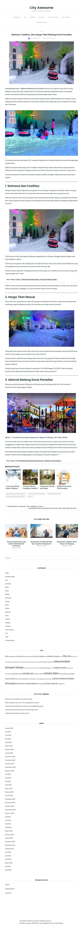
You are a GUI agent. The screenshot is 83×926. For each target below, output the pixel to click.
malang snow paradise (54, 493)
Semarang (47, 668)
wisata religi (41, 683)
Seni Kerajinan (53, 17)
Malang (27, 170)
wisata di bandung (20, 679)
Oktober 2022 (9, 806)
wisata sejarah (51, 683)
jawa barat (32, 656)
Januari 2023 (9, 795)
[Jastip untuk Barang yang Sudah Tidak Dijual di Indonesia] (16, 531)
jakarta (27, 656)
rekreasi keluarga (39, 668)
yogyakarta (61, 683)
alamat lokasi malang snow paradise (16, 493)
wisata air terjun (39, 674)
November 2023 (10, 760)
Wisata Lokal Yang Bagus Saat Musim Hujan (18, 699)
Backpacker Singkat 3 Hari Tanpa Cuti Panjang (67, 542)
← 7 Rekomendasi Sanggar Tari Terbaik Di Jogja (24, 506)
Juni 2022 (8, 820)
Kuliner (32, 17)
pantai (21, 662)
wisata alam (51, 673)
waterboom (8, 673)
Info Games (66, 17)
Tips (25, 17)
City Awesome (41, 7)
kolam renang (53, 656)
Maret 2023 (8, 788)
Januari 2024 (9, 753)
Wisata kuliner (20, 684)
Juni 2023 (8, 778)
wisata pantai (31, 683)
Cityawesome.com (12, 88)
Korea (7, 605)
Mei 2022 (8, 824)
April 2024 (8, 742)
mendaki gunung (9, 662)
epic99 (7, 884)
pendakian (26, 662)
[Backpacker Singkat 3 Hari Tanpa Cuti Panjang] (67, 531)
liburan (66, 656)
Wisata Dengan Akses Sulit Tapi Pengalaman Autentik (22, 702)
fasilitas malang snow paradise (37, 493)
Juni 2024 (8, 735)
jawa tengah (39, 656)
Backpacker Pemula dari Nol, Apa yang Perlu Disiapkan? (41, 542)
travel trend (70, 668)
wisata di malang (48, 679)
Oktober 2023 (9, 763)
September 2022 (10, 810)
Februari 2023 (9, 792)
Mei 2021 (8, 856)
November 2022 (10, 802)
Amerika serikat (10, 576)
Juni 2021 (8, 852)
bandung (10, 656)
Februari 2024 (9, 749)
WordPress (35, 923)
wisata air (27, 673)
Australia (8, 583)
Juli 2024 (8, 732)
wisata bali (62, 674)
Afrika (7, 573)
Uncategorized (9, 640)
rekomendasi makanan (46, 662)
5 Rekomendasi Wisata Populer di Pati (17, 713)
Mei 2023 (8, 781)
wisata (20, 674)
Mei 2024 (8, 739)
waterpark (14, 674)
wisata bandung (69, 674)
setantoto (8, 893)
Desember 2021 (10, 841)
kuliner (61, 656)
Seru (52, 668)
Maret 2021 (8, 863)
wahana (30, 496)
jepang (46, 656)
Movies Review (41, 22)
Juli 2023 (8, 774)
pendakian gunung (34, 662)
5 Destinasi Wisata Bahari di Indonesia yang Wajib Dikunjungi (24, 706)
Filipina (7, 594)
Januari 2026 (9, 728)
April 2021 (8, 859)
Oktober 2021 (9, 848)
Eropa (7, 591)
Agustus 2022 (9, 813)
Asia (6, 580)
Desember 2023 (10, 756)
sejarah (7, 619)
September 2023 (10, 767)
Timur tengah (9, 630)
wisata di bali (10, 679)
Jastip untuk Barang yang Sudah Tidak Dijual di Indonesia (16, 543)
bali (6, 656)
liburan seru (74, 656)
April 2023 (8, 785)
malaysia (7, 612)
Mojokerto (17, 662)
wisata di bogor (31, 679)
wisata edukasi (60, 678)
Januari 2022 (9, 838)
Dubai (7, 587)
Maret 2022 (8, 831)
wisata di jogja (40, 679)
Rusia (7, 615)
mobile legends (10, 889)
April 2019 (8, 870)
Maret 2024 (8, 746)
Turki (6, 637)
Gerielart (35, 38)
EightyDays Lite (48, 923)
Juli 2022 (8, 817)
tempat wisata (59, 667)
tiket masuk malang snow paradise (15, 496)
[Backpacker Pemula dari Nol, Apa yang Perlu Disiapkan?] (41, 531)
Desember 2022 (10, 799)
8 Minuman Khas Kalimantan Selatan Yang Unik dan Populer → (53, 508)
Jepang (7, 601)
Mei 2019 (8, 866)
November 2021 (10, 845)
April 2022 (8, 827)
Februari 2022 (9, 834)
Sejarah (42, 17)
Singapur (8, 622)
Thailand (8, 626)
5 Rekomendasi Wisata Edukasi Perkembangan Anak (21, 709)
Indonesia (16, 17)
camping (15, 656)
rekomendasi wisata (29, 668)
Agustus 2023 (9, 771)
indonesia (21, 656)
